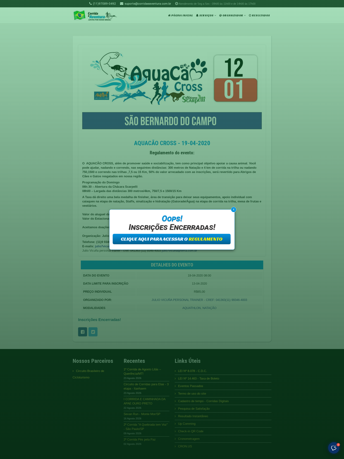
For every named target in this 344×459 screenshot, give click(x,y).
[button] (334, 448)
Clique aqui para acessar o (172, 239)
